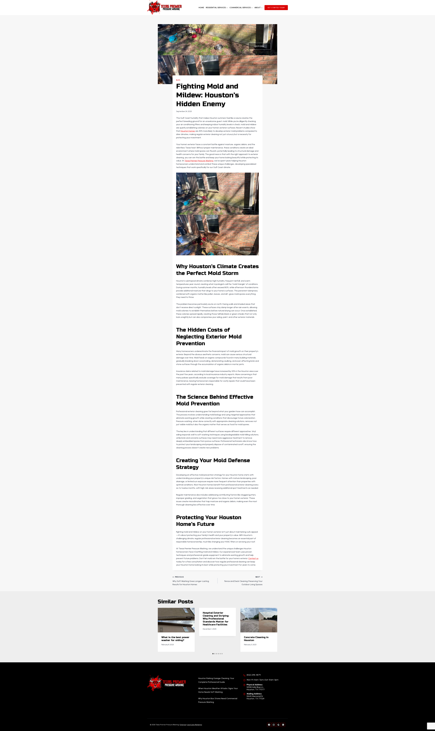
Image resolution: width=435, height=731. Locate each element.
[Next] (274, 629)
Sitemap (183, 725)
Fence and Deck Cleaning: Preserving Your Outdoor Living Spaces (243, 581)
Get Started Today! (276, 8)
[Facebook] (269, 725)
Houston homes (188, 131)
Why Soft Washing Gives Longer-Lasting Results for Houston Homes (191, 581)
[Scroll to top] (429, 721)
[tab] (213, 653)
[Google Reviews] (278, 725)
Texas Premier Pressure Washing (198, 160)
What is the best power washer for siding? (175, 639)
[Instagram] (274, 725)
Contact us (253, 558)
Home (201, 7)
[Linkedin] (283, 725)
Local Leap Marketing (194, 725)
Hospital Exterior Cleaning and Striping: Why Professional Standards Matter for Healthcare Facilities (216, 618)
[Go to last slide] (161, 629)
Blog (178, 80)
